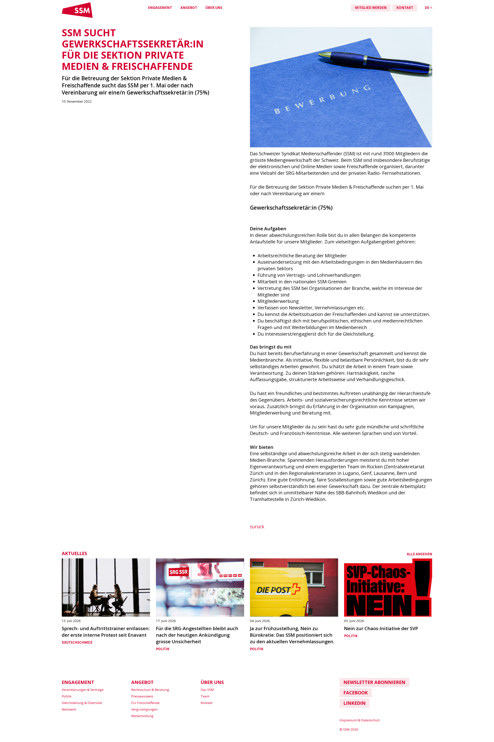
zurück (257, 526)
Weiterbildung (142, 716)
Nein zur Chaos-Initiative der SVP (381, 628)
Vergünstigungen (144, 709)
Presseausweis (142, 696)
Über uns (214, 7)
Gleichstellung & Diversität (82, 703)
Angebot (188, 7)
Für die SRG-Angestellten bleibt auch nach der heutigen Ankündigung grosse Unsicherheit (197, 635)
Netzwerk (69, 709)
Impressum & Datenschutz (360, 720)
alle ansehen (419, 554)
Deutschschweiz (77, 642)
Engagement (160, 7)
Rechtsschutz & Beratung (150, 689)
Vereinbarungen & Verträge (82, 689)
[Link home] (77, 17)
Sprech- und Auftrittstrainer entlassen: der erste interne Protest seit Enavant (106, 631)
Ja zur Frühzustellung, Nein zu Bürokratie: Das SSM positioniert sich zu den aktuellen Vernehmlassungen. (292, 635)
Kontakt (206, 703)
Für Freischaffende (145, 703)
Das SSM (207, 689)
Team (205, 696)
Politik (162, 649)
